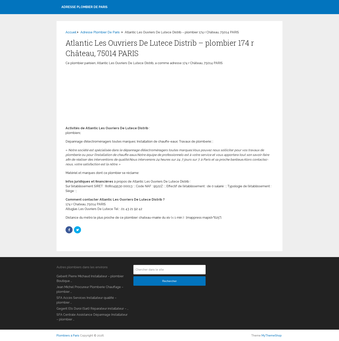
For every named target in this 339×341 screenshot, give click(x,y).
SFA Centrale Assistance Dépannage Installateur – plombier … (92, 317)
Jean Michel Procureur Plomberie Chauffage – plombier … (89, 289)
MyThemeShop (272, 335)
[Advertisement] (169, 96)
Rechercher (169, 281)
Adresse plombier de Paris (84, 7)
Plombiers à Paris (67, 335)
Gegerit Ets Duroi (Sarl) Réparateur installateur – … (92, 308)
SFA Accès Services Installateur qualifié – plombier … (86, 300)
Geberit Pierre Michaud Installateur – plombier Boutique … (90, 278)
